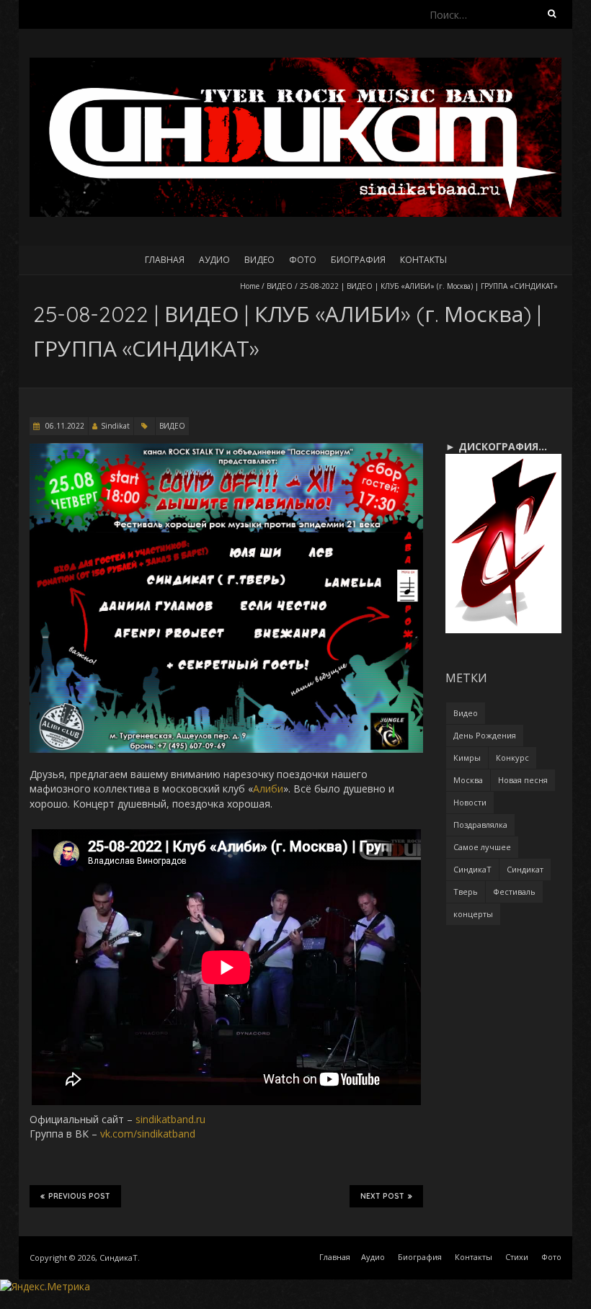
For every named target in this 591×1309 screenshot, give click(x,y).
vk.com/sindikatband (147, 1133)
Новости (469, 802)
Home (249, 286)
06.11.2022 (63, 426)
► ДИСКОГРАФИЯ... (496, 446)
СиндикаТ (472, 869)
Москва (468, 779)
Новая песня (523, 779)
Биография (358, 259)
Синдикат (525, 869)
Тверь (465, 891)
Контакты (423, 259)
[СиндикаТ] (295, 64)
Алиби (268, 788)
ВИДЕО (280, 286)
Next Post (382, 1196)
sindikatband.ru (170, 1119)
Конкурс (512, 757)
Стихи (516, 1256)
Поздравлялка (480, 824)
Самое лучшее (482, 846)
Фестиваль (514, 891)
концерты (473, 913)
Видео (259, 259)
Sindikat (115, 426)
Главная (165, 259)
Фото (302, 259)
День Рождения (484, 735)
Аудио (214, 259)
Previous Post (79, 1196)
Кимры (467, 757)
